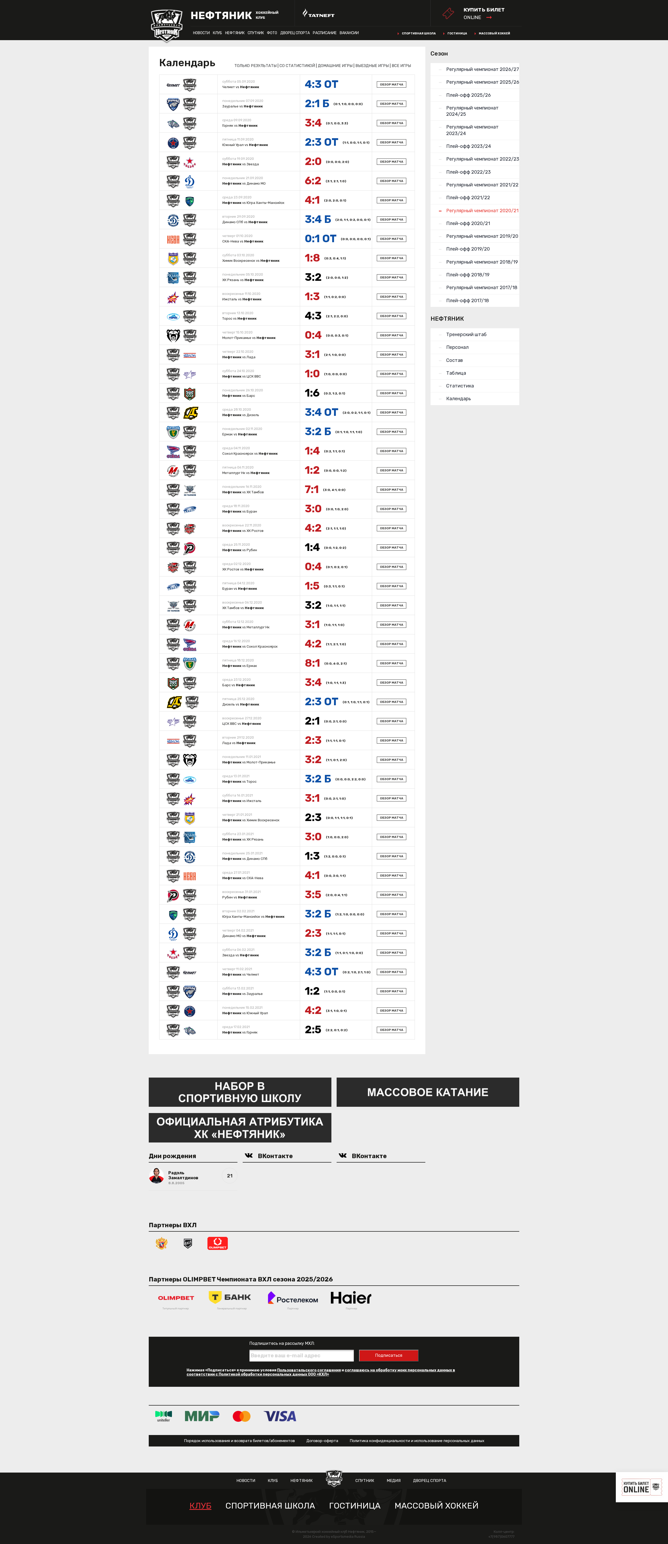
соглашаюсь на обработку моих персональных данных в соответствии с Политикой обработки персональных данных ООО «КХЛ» (321, 1372)
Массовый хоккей (494, 33)
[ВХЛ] (187, 1243)
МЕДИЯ (394, 1480)
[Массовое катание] (428, 1091)
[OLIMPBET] (217, 1243)
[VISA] (280, 1416)
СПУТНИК (256, 33)
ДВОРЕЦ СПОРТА (295, 33)
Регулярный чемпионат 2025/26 (482, 82)
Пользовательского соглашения (309, 1370)
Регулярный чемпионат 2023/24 (472, 130)
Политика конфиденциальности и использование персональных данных (417, 1440)
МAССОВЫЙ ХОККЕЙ (437, 1505)
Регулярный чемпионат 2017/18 (481, 287)
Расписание (325, 33)
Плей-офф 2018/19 (468, 275)
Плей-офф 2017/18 (467, 300)
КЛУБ (217, 33)
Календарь (458, 399)
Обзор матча (391, 84)
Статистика (460, 386)
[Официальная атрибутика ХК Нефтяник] (240, 1127)
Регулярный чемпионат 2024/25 (472, 111)
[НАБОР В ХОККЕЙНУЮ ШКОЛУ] (240, 1091)
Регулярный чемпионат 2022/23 (482, 159)
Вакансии (349, 33)
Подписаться (388, 1355)
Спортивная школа (419, 33)
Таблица (456, 373)
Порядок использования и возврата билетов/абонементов (239, 1440)
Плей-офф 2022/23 (468, 172)
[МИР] (202, 1416)
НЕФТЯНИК (234, 33)
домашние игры (335, 65)
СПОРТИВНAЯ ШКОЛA (270, 1505)
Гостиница (457, 33)
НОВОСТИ (201, 33)
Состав (454, 360)
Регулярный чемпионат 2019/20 (482, 236)
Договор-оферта (322, 1440)
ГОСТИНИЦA (354, 1505)
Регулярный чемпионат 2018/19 (482, 262)
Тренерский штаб (466, 334)
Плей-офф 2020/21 (468, 223)
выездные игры (372, 65)
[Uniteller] (163, 1416)
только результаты (255, 65)
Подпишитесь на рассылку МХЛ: (282, 1343)
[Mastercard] (241, 1416)
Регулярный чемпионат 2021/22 (482, 185)
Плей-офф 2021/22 (468, 197)
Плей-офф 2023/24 (468, 146)
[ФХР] (161, 1243)
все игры (401, 65)
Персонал (457, 347)
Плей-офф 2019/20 (468, 249)
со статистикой (297, 65)
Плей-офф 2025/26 (468, 95)
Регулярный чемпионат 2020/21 (482, 211)
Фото (272, 33)
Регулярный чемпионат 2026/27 (482, 69)
